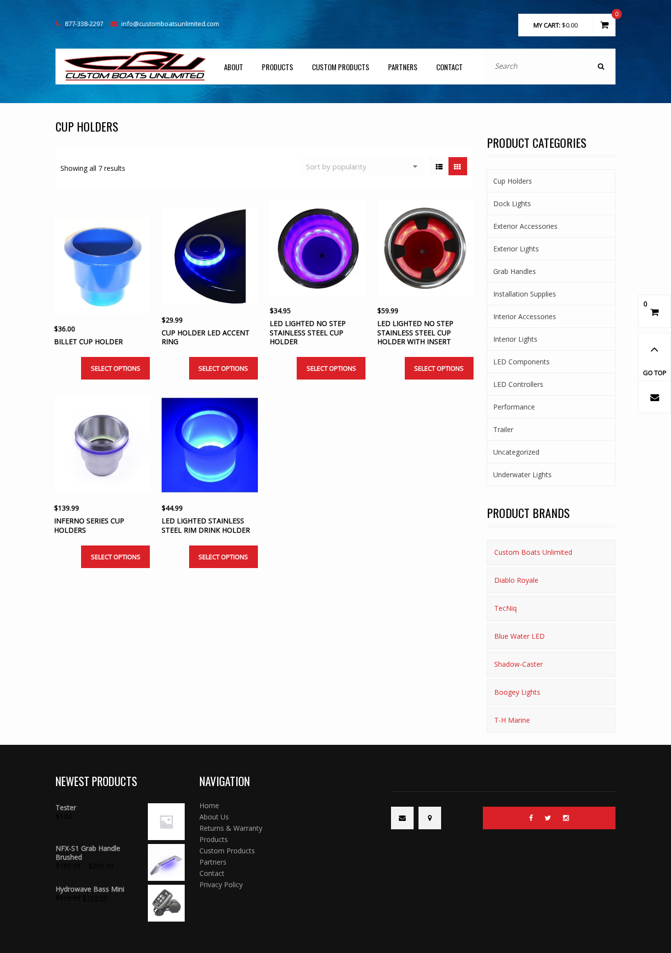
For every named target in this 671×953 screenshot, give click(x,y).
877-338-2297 (84, 24)
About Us (214, 816)
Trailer (503, 429)
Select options (115, 368)
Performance (514, 406)
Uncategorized (516, 452)
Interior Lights (515, 339)
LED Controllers (518, 384)
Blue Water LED (519, 636)
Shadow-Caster (518, 664)
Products (277, 66)
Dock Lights (512, 203)
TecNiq (505, 608)
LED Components (521, 361)
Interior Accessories (524, 316)
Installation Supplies (524, 294)
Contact (449, 66)
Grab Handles (514, 271)
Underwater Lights (522, 474)
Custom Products (340, 66)
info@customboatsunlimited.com (170, 24)
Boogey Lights (517, 692)
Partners (403, 66)
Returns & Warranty (230, 828)
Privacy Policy (221, 884)
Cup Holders (512, 181)
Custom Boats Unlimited (533, 552)
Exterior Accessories (525, 226)
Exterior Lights (516, 248)
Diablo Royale (516, 580)
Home (209, 805)
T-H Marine (512, 720)
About (233, 66)
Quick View (91, 286)
